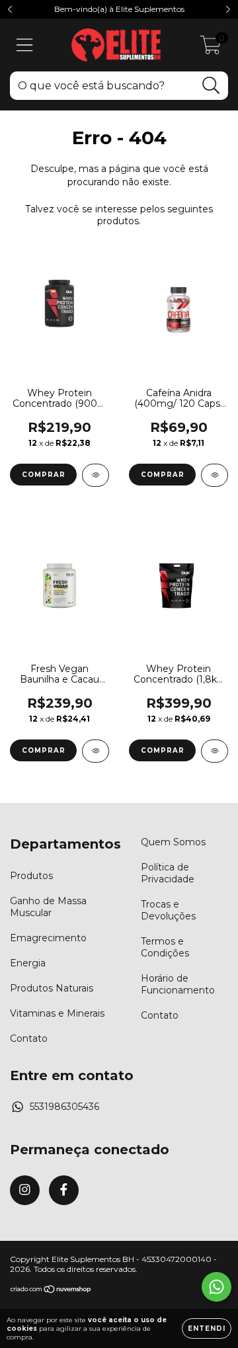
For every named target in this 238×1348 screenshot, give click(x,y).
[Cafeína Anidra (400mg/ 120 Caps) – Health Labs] (214, 475)
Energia (28, 963)
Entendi (206, 1328)
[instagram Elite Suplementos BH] (25, 1190)
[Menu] (25, 45)
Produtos (31, 876)
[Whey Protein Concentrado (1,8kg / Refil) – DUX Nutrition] (214, 751)
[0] (210, 48)
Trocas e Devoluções (168, 910)
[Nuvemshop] (51, 1291)
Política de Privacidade (167, 873)
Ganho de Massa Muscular (48, 907)
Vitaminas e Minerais (57, 1013)
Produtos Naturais (51, 988)
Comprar (43, 474)
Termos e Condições (165, 947)
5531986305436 (64, 1107)
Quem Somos (173, 842)
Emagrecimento (48, 938)
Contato (29, 1038)
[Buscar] (211, 85)
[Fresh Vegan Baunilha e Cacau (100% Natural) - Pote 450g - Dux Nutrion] (95, 751)
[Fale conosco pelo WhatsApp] (216, 1287)
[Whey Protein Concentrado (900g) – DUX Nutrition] (95, 475)
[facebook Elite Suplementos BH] (64, 1190)
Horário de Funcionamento (178, 984)
